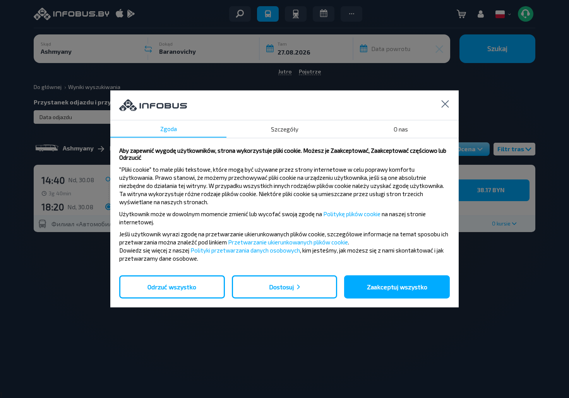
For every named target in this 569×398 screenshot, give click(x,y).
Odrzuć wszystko (171, 286)
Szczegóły (284, 129)
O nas (401, 129)
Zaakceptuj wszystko (397, 286)
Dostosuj (281, 286)
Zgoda (168, 128)
